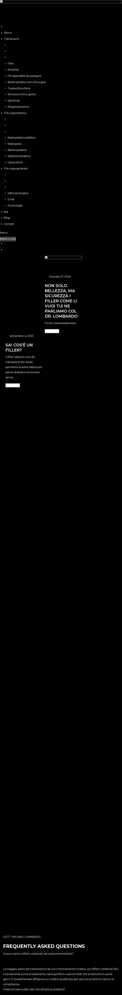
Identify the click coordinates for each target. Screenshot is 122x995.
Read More (51, 331)
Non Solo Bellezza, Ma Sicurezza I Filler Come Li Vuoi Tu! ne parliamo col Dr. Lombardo (61, 301)
